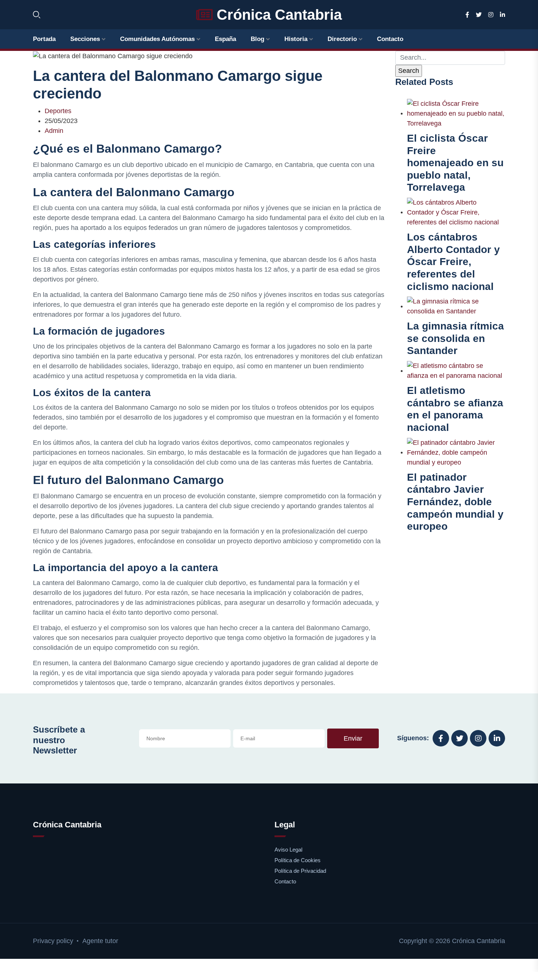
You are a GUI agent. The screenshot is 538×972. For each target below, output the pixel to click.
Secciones (85, 39)
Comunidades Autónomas (157, 39)
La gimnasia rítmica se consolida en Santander (455, 338)
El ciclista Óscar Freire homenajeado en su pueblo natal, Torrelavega (455, 163)
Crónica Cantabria (277, 15)
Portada (44, 39)
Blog (257, 39)
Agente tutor (100, 941)
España (225, 39)
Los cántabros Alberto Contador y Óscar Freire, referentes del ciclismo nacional (453, 261)
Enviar (353, 738)
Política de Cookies (297, 860)
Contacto (390, 39)
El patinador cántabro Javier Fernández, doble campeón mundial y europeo (455, 502)
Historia (295, 39)
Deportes (58, 111)
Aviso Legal (288, 849)
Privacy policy (53, 941)
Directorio (342, 39)
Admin (54, 130)
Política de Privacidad (300, 871)
